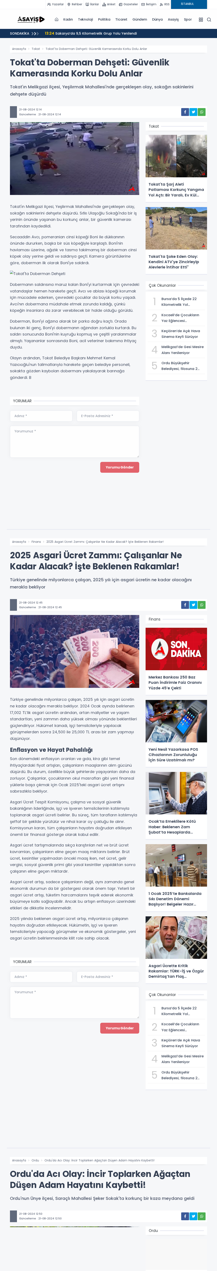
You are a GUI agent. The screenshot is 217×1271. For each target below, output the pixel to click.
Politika (104, 19)
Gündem (139, 19)
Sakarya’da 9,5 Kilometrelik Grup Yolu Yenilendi (91, 33)
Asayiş (173, 19)
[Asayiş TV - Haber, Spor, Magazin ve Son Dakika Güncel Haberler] (31, 19)
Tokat (36, 49)
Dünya (157, 19)
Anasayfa (19, 49)
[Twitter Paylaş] (193, 112)
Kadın (68, 19)
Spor (188, 19)
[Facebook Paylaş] (185, 112)
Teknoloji (85, 19)
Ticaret (121, 19)
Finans (36, 542)
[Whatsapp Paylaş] (202, 112)
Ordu (35, 1160)
